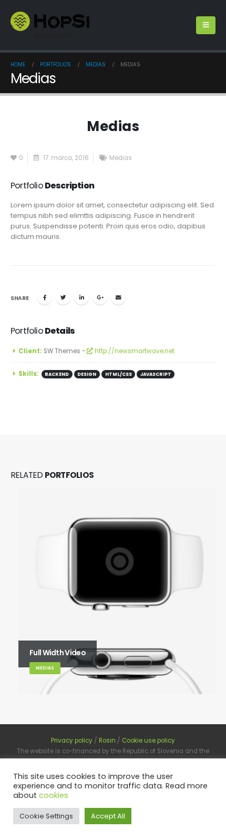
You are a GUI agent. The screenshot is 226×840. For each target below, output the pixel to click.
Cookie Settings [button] (46, 816)
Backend (57, 374)
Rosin (107, 740)
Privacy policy (72, 740)
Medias (120, 158)
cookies (53, 795)
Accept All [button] (108, 816)
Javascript (155, 374)
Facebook (44, 297)
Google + (100, 297)
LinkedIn (81, 297)
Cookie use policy (148, 740)
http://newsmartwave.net (133, 351)
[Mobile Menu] (205, 25)
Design (86, 374)
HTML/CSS (118, 374)
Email (118, 297)
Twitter (63, 297)
